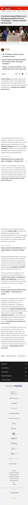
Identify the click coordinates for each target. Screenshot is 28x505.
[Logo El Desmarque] (14, 413)
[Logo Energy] (14, 428)
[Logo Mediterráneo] (14, 463)
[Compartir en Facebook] (25, 74)
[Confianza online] (14, 499)
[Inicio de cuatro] (2, 8)
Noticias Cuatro (6, 380)
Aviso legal (14, 470)
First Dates (7, 49)
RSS (14, 482)
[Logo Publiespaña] (14, 458)
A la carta (9, 11)
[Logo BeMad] (14, 433)
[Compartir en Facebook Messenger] (22, 74)
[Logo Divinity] (14, 408)
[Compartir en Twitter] (19, 74)
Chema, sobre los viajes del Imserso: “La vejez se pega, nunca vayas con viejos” (13, 249)
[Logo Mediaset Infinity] (14, 393)
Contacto (14, 484)
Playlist (19, 11)
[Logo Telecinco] (14, 398)
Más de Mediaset (6, 376)
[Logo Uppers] (14, 438)
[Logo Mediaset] (14, 387)
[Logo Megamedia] (15, 492)
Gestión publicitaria (14, 480)
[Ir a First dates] (8, 8)
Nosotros (4, 364)
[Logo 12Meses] (14, 449)
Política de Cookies (14, 478)
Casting (14, 11)
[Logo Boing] (14, 423)
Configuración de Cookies (14, 476)
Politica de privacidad (14, 474)
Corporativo (5, 368)
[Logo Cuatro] (14, 403)
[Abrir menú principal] (26, 8)
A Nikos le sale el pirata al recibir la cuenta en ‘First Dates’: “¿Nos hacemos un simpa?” (13, 292)
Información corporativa (14, 472)
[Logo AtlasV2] (14, 453)
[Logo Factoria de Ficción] (14, 418)
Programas (4, 372)
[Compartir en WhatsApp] (16, 74)
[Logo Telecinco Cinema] (14, 443)
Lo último (3, 11)
